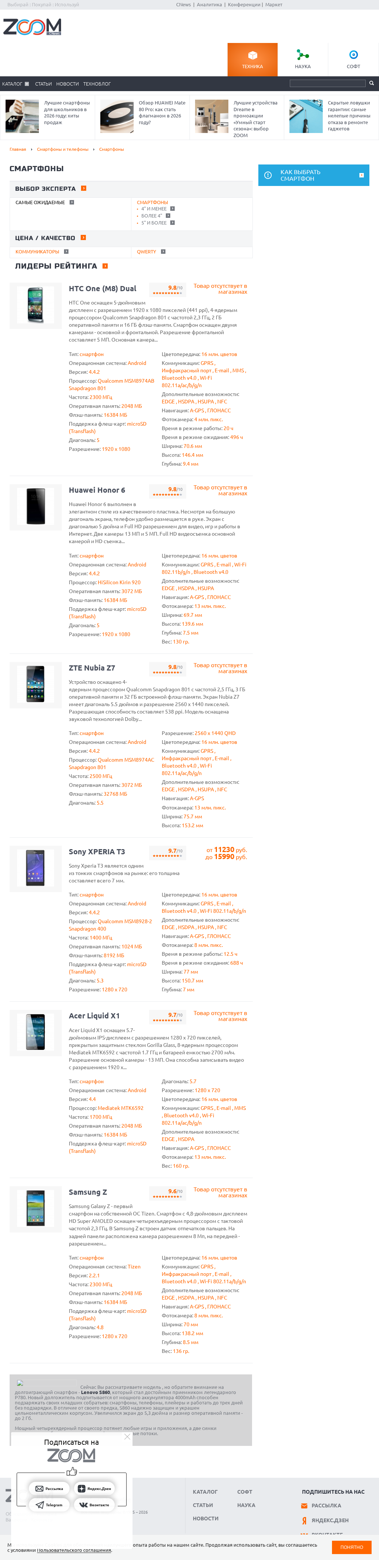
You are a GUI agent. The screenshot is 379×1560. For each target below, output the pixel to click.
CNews (183, 4)
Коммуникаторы (37, 251)
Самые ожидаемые (40, 202)
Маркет (273, 4)
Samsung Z (88, 1192)
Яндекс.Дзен (330, 1520)
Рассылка (326, 1506)
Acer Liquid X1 (94, 1015)
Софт (353, 66)
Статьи (43, 83)
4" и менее (153, 208)
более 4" (151, 215)
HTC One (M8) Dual (102, 288)
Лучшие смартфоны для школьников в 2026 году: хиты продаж (67, 112)
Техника (252, 66)
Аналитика (209, 4)
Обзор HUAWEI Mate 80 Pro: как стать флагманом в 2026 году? (162, 112)
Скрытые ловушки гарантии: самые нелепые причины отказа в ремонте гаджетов (349, 115)
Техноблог (97, 83)
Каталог (12, 83)
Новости (67, 83)
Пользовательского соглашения (74, 1550)
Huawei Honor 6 (97, 490)
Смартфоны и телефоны (62, 149)
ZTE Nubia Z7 (92, 667)
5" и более (153, 222)
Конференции (244, 4)
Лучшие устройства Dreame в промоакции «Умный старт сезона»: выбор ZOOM (256, 119)
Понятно (352, 1547)
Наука (303, 66)
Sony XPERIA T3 (97, 851)
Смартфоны (111, 149)
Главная (18, 149)
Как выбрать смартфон (301, 175)
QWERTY (146, 251)
